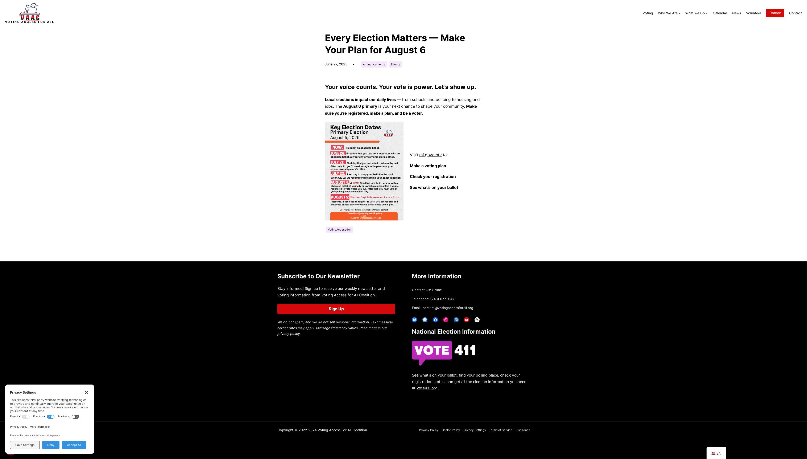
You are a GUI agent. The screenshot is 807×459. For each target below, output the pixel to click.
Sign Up (336, 308)
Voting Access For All (29, 22)
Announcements (374, 64)
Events (395, 64)
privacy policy (288, 334)
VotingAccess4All (339, 229)
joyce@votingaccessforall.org (480, 404)
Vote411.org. (428, 388)
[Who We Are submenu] (679, 13)
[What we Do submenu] (707, 13)
